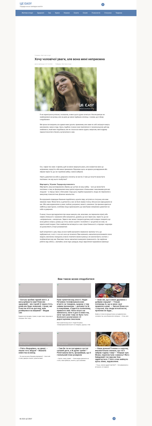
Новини (67, 13)
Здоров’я (40, 13)
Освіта (76, 13)
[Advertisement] (76, 33)
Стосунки (107, 13)
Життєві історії (27, 13)
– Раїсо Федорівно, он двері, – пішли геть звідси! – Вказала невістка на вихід (33, 350)
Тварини (119, 13)
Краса (57, 13)
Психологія (96, 13)
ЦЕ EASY (26, 3)
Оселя (85, 13)
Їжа (49, 13)
